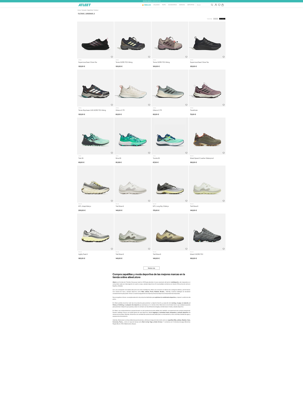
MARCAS (182, 4)
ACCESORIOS (172, 4)
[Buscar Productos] (212, 4)
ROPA (164, 4)
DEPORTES (190, 4)
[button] (146, 4)
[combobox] (205, 4)
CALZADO (156, 4)
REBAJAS (147, 5)
